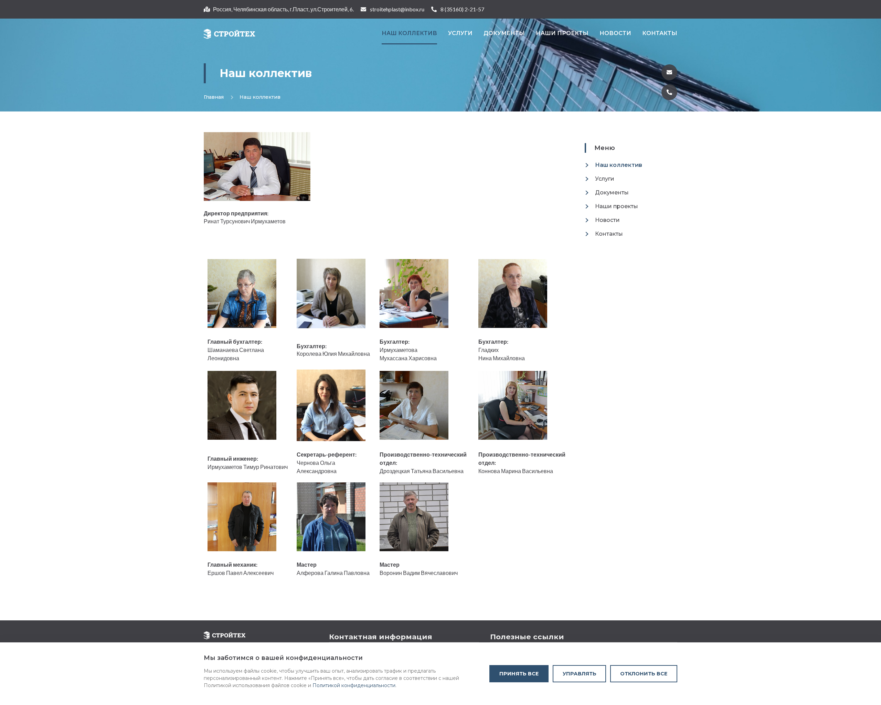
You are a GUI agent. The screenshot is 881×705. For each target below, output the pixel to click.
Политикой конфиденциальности (353, 685)
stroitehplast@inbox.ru (397, 9)
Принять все (519, 674)
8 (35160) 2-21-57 (462, 9)
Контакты (659, 33)
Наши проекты (562, 33)
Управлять (579, 674)
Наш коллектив (409, 33)
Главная (214, 97)
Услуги (460, 33)
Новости (615, 33)
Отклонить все (643, 674)
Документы (504, 33)
